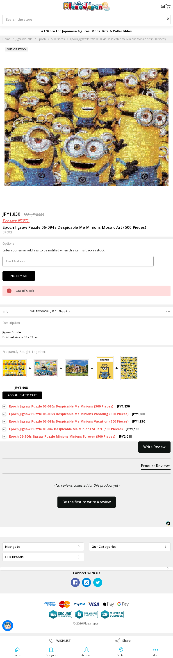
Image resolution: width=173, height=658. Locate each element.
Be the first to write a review (86, 501)
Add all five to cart (22, 395)
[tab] (156, 466)
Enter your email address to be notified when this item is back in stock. (53, 250)
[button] (168, 18)
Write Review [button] (154, 446)
